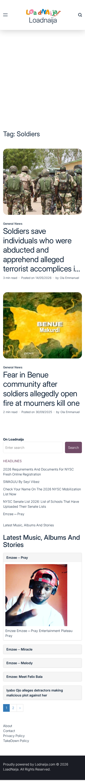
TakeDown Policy (16, 741)
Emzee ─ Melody (19, 663)
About (7, 726)
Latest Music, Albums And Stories (28, 525)
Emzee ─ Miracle (19, 649)
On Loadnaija (13, 439)
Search (73, 447)
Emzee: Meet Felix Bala (24, 677)
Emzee (10, 631)
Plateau (66, 631)
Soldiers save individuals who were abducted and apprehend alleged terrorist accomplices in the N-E (41, 254)
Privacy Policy (14, 736)
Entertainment (49, 631)
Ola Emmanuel (69, 277)
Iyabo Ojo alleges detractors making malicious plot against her (34, 692)
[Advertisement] (42, 74)
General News (12, 223)
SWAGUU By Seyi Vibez (21, 482)
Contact (9, 731)
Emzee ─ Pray (13, 514)
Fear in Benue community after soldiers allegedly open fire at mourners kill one (41, 389)
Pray (8, 636)
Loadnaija (43, 20)
